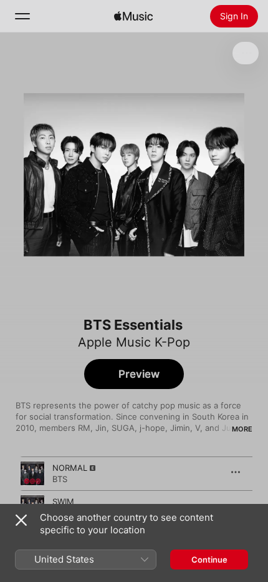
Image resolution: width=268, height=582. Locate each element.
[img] (133, 16)
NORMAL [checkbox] (69, 468)
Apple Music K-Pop (134, 342)
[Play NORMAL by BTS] (32, 473)
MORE (242, 429)
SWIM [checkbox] (63, 501)
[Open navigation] (22, 16)
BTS (59, 479)
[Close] (21, 520)
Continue (209, 560)
